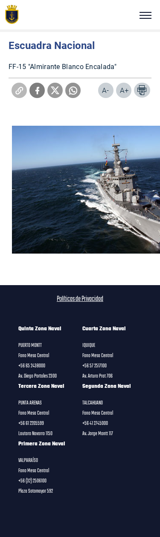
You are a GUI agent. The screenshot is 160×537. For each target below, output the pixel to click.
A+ (124, 90)
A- (105, 90)
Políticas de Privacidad (80, 299)
